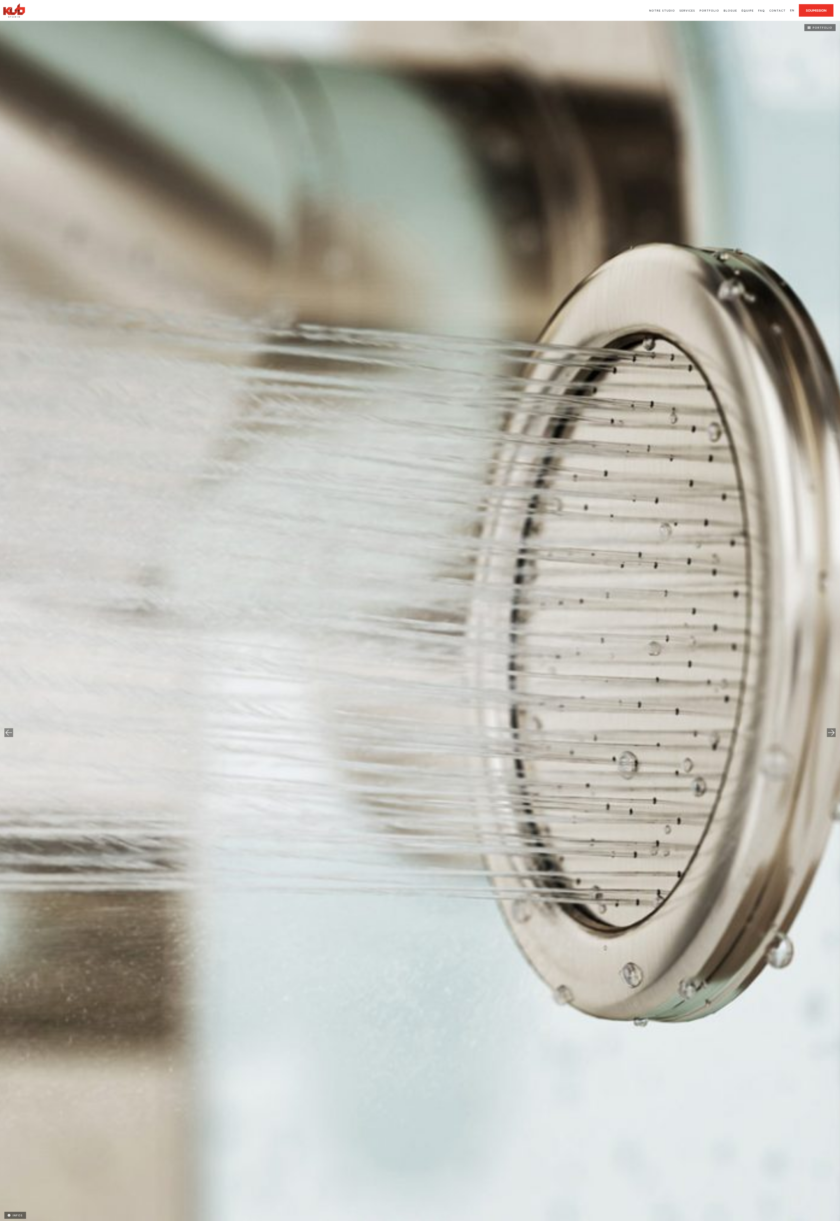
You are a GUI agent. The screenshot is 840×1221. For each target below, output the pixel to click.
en (792, 10)
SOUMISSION (816, 10)
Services (687, 10)
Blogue (730, 10)
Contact (777, 10)
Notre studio (662, 10)
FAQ (761, 10)
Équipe (748, 10)
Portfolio (709, 10)
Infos (18, 1215)
